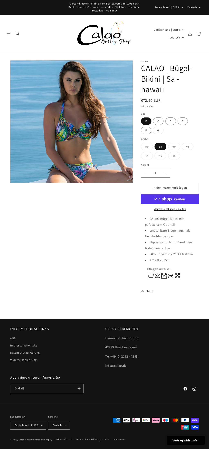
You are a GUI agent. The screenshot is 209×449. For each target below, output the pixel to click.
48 (176, 156)
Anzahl (145, 165)
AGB (13, 338)
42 (189, 147)
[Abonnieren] (78, 388)
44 (149, 156)
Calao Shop (25, 439)
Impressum (119, 439)
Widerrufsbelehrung (23, 360)
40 (176, 147)
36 (149, 147)
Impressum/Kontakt (23, 345)
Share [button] (149, 291)
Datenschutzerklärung (25, 352)
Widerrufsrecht (64, 439)
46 (162, 156)
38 (160, 146)
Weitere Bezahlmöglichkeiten (170, 208)
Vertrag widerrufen (185, 440)
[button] (8, 33)
